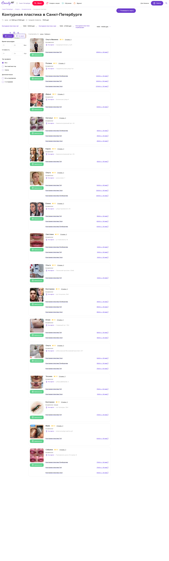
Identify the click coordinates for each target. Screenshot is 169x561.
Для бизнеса (145, 3)
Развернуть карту (127, 11)
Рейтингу (47, 34)
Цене (42, 34)
